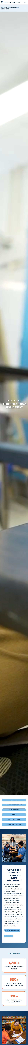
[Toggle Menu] (25, 2)
